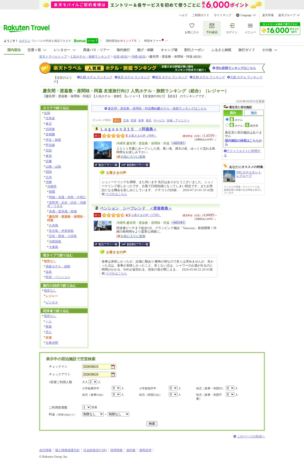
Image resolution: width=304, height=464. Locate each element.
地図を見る (178, 143)
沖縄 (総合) (138, 56)
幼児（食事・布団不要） (209, 396)
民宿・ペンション (58, 277)
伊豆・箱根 (53, 140)
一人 (49, 321)
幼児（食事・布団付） (210, 388)
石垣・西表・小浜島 (63, 236)
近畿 (49, 161)
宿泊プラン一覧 (109, 165)
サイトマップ (222, 15)
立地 (126, 120)
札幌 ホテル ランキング (96, 77)
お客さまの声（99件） (142, 135)
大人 (85, 382)
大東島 (53, 247)
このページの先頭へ (251, 436)
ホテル (239, 120)
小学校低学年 (147, 388)
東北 (49, 123)
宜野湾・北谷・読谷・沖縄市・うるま (66, 204)
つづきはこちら (116, 194)
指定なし (50, 290)
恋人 (49, 332)
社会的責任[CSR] (95, 450)
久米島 (53, 225)
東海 (49, 156)
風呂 (149, 120)
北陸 (49, 150)
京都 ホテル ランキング (209, 77)
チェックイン (58, 366)
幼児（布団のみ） (150, 394)
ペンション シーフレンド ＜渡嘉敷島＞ (136, 208)
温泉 (49, 272)
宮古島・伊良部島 (61, 231)
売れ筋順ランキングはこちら (236, 68)
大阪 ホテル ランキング (246, 77)
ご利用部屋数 (58, 407)
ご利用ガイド (200, 15)
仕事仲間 (52, 343)
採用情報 (116, 450)
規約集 (131, 450)
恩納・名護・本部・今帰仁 (67, 197)
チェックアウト (60, 374)
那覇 (52, 191)
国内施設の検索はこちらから (243, 142)
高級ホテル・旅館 (58, 266)
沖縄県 (52, 186)
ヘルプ (183, 15)
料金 (62, 414)
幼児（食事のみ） (93, 394)
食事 (141, 120)
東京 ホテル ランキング (134, 77)
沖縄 (49, 182)
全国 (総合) (120, 56)
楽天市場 (268, 15)
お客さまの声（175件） (146, 215)
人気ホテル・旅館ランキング (90, 56)
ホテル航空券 (246, 125)
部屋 (133, 120)
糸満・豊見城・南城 (63, 211)
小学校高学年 (90, 388)
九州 (49, 177)
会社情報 (45, 450)
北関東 (50, 129)
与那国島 (55, 241)
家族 (49, 326)
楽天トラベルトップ (53, 56)
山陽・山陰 (53, 166)
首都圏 (50, 134)
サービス (159, 120)
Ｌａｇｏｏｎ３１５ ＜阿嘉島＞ (128, 129)
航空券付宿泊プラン (135, 165)
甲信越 (50, 145)
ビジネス (52, 302)
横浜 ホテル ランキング (171, 77)
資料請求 (145, 450)
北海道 (50, 118)
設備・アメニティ (178, 120)
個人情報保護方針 (67, 450)
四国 (49, 172)
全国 (47, 113)
